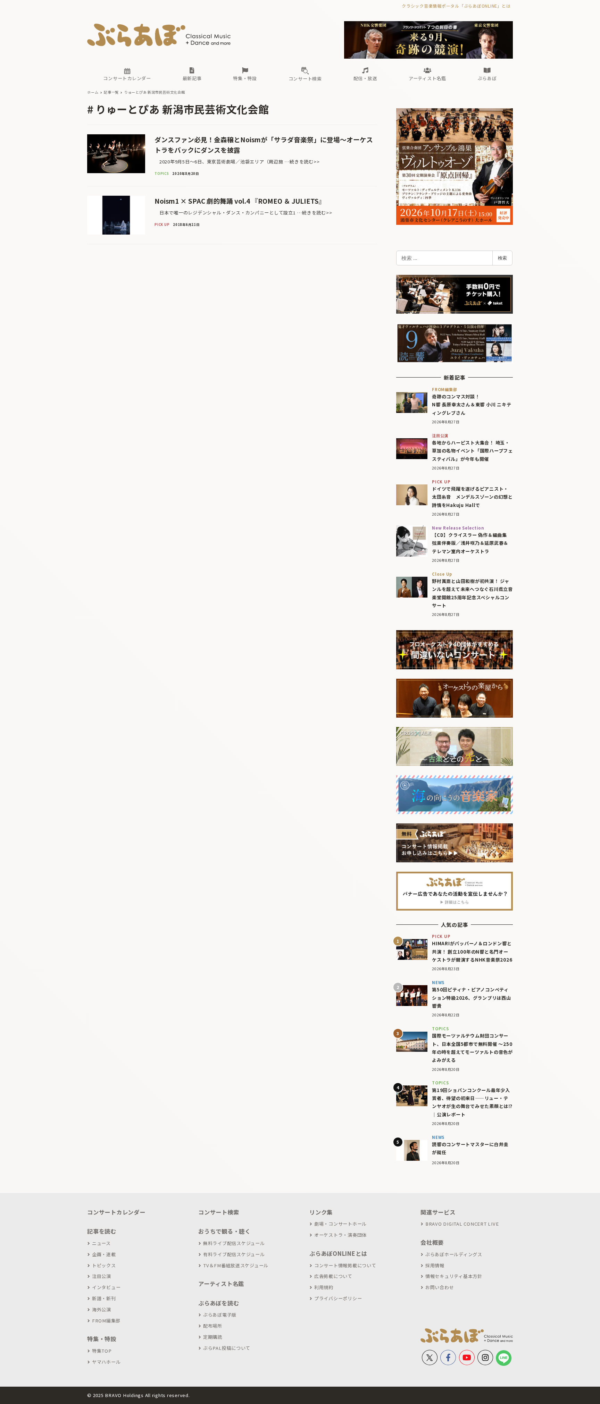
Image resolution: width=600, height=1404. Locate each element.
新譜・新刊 (104, 1298)
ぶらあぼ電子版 (219, 1314)
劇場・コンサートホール (340, 1223)
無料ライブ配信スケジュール (234, 1243)
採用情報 (434, 1265)
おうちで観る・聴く (224, 1231)
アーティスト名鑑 (221, 1283)
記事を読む (101, 1231)
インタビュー (106, 1287)
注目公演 (101, 1276)
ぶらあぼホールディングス (453, 1254)
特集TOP (102, 1350)
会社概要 (432, 1242)
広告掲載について (333, 1276)
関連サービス (438, 1212)
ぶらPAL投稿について (226, 1348)
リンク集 (321, 1212)
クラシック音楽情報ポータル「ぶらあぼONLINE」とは (456, 6)
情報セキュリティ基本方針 (453, 1276)
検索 (502, 258)
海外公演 (101, 1309)
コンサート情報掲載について (345, 1265)
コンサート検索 (218, 1212)
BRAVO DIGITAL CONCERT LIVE (462, 1223)
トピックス (104, 1265)
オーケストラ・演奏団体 (340, 1235)
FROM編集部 (106, 1320)
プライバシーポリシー (338, 1298)
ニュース (101, 1243)
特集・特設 (101, 1339)
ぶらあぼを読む (218, 1303)
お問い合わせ (439, 1287)
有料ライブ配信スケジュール (234, 1254)
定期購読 (212, 1337)
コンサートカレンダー (116, 1212)
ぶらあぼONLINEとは (338, 1253)
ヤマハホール (106, 1362)
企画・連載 (104, 1254)
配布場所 (212, 1325)
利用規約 (323, 1287)
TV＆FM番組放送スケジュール (235, 1265)
